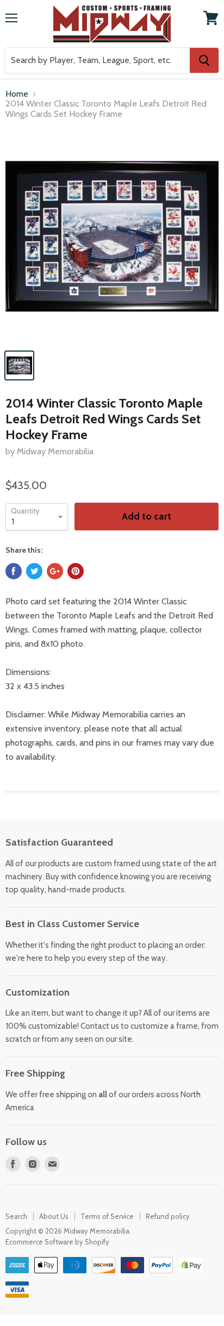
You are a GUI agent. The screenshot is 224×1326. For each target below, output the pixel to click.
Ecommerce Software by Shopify (57, 1241)
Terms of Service (107, 1216)
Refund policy (168, 1216)
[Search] (204, 60)
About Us (54, 1216)
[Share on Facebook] (13, 571)
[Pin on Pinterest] (75, 571)
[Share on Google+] (55, 571)
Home (16, 94)
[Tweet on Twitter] (34, 571)
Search (16, 1216)
